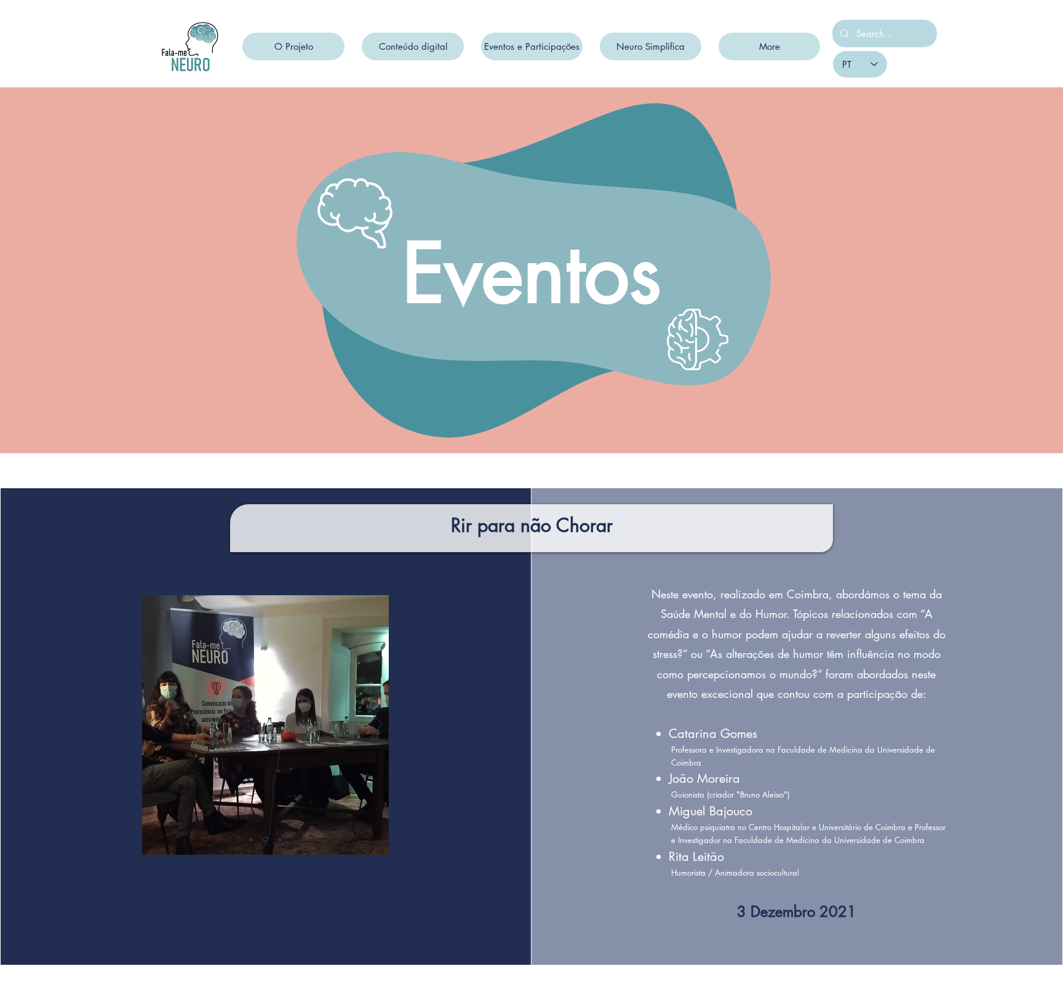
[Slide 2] (279, 839)
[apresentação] (251, 839)
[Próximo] (378, 725)
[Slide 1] (264, 839)
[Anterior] (153, 725)
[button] (293, 46)
